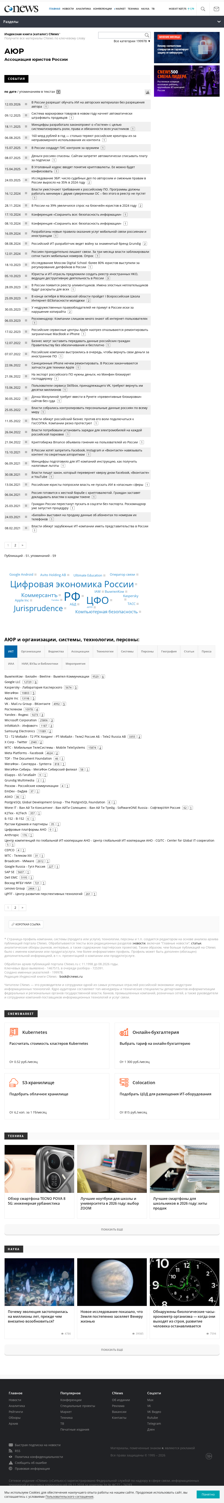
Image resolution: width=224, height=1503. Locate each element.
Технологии (105, 651)
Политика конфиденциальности (39, 1457)
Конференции (71, 1400)
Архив (13, 1423)
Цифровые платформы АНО (25, 829)
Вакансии (119, 1412)
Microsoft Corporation (21, 720)
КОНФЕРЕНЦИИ (102, 8)
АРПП (90, 607)
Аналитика (83, 8)
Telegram (154, 1423)
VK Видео (154, 1412)
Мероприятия (75, 664)
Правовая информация (32, 1468)
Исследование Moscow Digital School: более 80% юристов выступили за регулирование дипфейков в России (86, 265)
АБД (73, 604)
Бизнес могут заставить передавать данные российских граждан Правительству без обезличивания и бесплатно (81, 343)
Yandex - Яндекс (17, 715)
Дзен (151, 1429)
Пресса (207, 651)
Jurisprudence (38, 608)
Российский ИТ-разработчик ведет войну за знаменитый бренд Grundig (86, 243)
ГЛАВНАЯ (54, 8)
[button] (202, 9)
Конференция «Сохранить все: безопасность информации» (76, 214)
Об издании (121, 1400)
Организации (31, 651)
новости (139, 943)
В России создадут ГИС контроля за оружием (65, 148)
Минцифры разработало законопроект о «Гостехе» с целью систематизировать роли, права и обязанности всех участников (80, 126)
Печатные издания (74, 1429)
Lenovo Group (15, 888)
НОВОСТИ (68, 8)
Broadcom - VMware (19, 861)
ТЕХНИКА (133, 8)
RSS (17, 1451)
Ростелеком (13, 709)
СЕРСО (9, 850)
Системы (127, 651)
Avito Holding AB (53, 575)
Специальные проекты (77, 1406)
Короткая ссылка (28, 924)
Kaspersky (130, 596)
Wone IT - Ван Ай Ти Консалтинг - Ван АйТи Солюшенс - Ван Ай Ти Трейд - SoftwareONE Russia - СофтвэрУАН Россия (92, 808)
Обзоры (15, 1418)
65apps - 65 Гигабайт (20, 775)
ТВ (153, 8)
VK (149, 1406)
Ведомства (56, 651)
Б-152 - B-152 (14, 818)
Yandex (55, 599)
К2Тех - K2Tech (16, 813)
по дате (10, 91)
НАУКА (145, 8)
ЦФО (97, 600)
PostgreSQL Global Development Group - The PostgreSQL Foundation (55, 802)
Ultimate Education (88, 575)
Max (150, 1400)
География (169, 651)
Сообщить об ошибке (31, 1463)
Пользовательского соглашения (69, 1496)
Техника (66, 1418)
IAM (97, 591)
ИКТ (11, 651)
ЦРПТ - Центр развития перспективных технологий (43, 894)
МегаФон (11, 693)
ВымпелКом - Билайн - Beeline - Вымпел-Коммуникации (47, 676)
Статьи (189, 651)
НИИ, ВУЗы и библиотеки (40, 664)
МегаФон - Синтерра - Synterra (28, 764)
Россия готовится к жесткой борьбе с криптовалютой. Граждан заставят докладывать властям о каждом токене (86, 495)
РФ (72, 596)
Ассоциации (80, 651)
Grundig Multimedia (19, 780)
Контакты (119, 1418)
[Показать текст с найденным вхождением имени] (58, 91)
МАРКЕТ (121, 8)
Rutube (152, 1418)
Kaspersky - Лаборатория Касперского (33, 687)
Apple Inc (22, 600)
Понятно (208, 1494)
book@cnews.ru (71, 976)
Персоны (147, 651)
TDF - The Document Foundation (28, 758)
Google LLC (13, 682)
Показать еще (112, 1229)
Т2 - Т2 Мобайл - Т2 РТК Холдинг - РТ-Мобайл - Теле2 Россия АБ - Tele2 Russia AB (65, 736)
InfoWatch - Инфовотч (21, 726)
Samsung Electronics (20, 731)
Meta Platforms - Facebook (24, 753)
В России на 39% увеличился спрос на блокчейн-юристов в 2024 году (84, 205)
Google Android (21, 574)
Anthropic (12, 835)
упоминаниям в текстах (37, 91)
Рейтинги (16, 1412)
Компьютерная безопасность (106, 612)
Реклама (118, 1406)
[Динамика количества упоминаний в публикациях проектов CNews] (148, 92)
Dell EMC (11, 877)
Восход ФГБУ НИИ (18, 883)
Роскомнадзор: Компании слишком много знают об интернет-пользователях (89, 318)
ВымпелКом (114, 591)
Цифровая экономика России (72, 584)
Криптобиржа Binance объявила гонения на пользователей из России (85, 442)
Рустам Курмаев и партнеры (26, 824)
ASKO (9, 797)
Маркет (66, 1412)
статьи (196, 943)
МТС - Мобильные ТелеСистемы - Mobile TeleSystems (45, 747)
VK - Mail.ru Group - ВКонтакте (27, 704)
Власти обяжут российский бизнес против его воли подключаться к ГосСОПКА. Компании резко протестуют (83, 421)
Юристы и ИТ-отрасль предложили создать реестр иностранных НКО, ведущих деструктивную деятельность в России (85, 276)
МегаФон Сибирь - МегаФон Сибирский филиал (41, 769)
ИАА (11, 664)
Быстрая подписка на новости (38, 1445)
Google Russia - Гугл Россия (25, 866)
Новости (15, 1400)
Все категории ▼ (132, 41)
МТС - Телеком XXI (18, 855)
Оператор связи (122, 574)
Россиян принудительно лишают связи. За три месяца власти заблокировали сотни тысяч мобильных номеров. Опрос (90, 254)
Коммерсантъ (39, 595)
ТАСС (131, 604)
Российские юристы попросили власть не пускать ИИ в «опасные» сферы (87, 484)
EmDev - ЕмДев (16, 791)
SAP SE (9, 872)
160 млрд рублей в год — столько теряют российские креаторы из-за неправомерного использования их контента (84, 138)
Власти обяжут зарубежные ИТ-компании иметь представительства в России (90, 526)
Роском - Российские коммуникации (31, 786)
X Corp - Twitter (16, 742)
